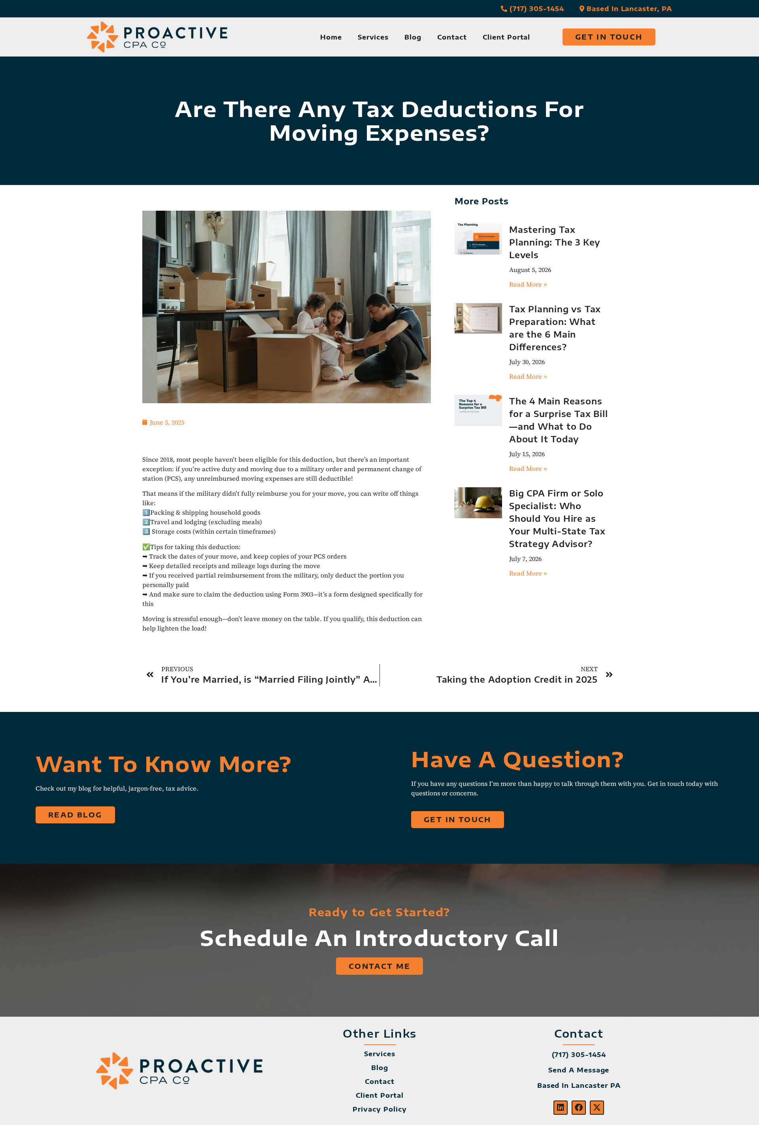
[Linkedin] (560, 1107)
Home (331, 37)
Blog (412, 37)
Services (373, 37)
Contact (452, 37)
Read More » (528, 284)
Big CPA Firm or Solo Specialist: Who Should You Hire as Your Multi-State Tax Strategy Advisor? (557, 518)
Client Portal (506, 37)
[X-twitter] (597, 1107)
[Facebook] (579, 1107)
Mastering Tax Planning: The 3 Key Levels (554, 242)
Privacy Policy (379, 1109)
